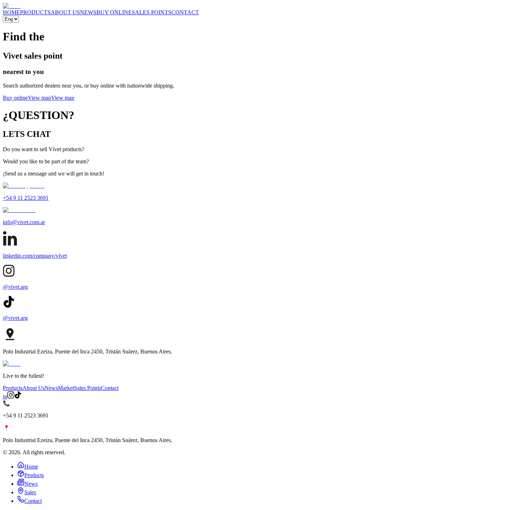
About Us (33, 388)
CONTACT (185, 12)
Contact (110, 388)
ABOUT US (65, 12)
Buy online (15, 98)
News (51, 388)
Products (12, 388)
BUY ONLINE (114, 12)
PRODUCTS (35, 12)
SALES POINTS (151, 12)
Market (66, 388)
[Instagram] (10, 396)
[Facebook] (17, 396)
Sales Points (87, 388)
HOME (11, 12)
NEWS (88, 12)
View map (39, 98)
